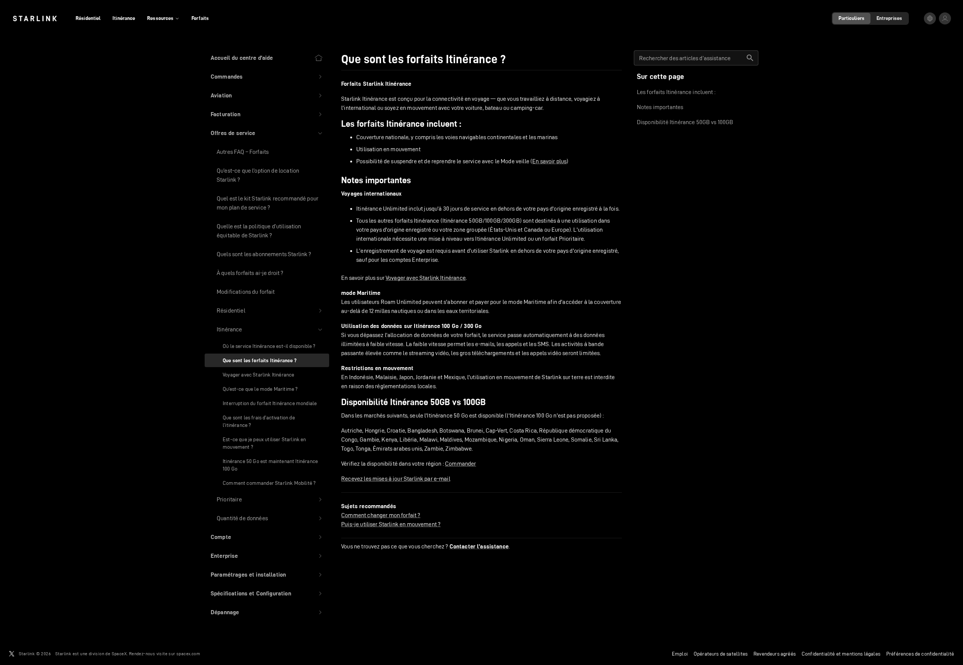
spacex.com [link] (188, 653)
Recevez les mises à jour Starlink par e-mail (395, 478)
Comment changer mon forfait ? (380, 515)
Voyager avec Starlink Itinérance (426, 278)
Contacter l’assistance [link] (479, 547)
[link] (35, 18)
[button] (267, 77)
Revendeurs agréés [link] (774, 654)
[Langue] (930, 18)
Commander (460, 463)
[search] (750, 57)
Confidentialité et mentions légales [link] (841, 654)
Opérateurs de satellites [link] (720, 654)
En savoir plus (549, 161)
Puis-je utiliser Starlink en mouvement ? (390, 524)
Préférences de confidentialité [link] (920, 654)
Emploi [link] (680, 654)
